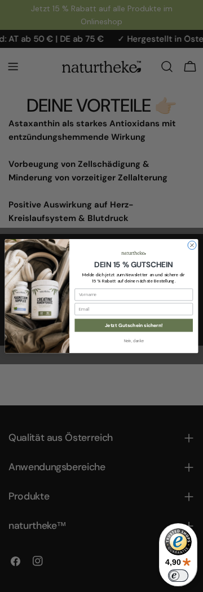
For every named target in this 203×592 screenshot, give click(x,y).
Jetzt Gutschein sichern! (134, 325)
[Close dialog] (192, 245)
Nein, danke (134, 341)
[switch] (178, 575)
